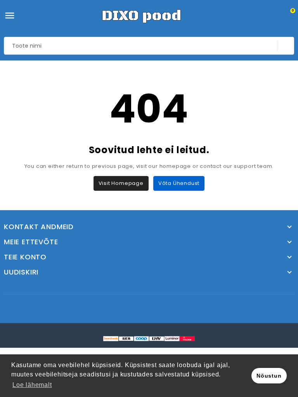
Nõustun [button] (269, 376)
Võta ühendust (178, 183)
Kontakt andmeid (39, 226)
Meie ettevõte (31, 242)
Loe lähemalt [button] (32, 384)
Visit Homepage (121, 183)
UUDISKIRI (21, 272)
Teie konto (25, 257)
